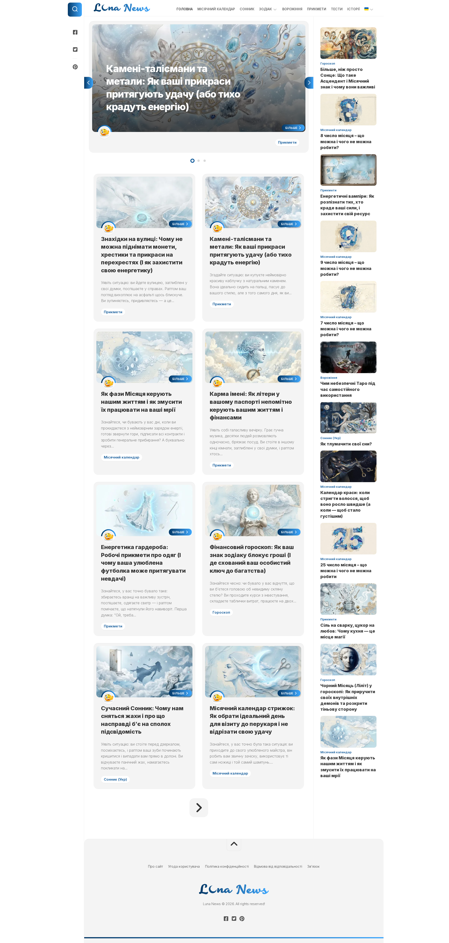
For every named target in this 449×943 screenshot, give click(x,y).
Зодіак (265, 9)
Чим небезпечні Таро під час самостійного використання (347, 389)
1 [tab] (192, 161)
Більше (291, 128)
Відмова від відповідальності (278, 866)
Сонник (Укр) (115, 779)
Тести (337, 9)
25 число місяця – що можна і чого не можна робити (345, 570)
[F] (75, 32)
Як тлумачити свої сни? (346, 443)
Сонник (247, 9)
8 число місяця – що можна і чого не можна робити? (345, 141)
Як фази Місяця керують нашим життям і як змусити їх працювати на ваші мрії (141, 401)
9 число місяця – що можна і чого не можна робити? (345, 268)
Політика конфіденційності (227, 866)
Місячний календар (216, 9)
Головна (185, 9)
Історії (353, 9)
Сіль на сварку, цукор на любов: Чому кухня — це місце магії (347, 631)
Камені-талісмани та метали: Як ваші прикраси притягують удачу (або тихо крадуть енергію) (169, 27)
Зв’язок (313, 866)
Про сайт (155, 866)
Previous (88, 83)
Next (308, 83)
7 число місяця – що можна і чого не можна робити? (345, 328)
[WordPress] (75, 49)
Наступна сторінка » (198, 807)
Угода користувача (184, 866)
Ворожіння (292, 9)
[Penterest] (75, 67)
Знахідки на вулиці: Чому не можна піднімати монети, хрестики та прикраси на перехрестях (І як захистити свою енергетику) (142, 255)
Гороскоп (221, 612)
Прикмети (316, 9)
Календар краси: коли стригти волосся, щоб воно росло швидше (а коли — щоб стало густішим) (345, 504)
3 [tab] (204, 161)
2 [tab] (198, 161)
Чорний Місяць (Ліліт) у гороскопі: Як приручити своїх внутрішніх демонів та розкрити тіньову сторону (347, 697)
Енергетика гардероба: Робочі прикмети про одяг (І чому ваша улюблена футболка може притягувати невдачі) (143, 563)
